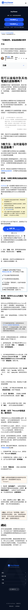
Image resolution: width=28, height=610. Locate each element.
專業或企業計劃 (6, 272)
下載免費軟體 (13, 19)
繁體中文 (13, 589)
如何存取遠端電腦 (9, 33)
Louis (8, 56)
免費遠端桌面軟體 (6, 171)
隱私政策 (11, 606)
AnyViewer (3, 33)
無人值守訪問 (9, 209)
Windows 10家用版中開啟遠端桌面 (11, 325)
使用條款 (17, 606)
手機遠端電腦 (5, 448)
